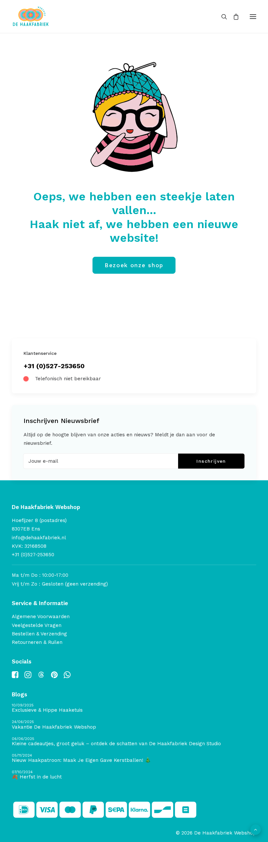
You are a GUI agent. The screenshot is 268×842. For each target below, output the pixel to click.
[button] (253, 16)
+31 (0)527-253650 (54, 366)
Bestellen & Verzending (39, 634)
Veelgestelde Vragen (36, 625)
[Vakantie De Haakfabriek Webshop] (134, 725)
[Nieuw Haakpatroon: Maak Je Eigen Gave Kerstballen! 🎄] (134, 758)
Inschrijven (211, 461)
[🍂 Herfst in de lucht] (134, 775)
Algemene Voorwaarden (41, 616)
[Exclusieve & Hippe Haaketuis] (134, 708)
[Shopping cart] (233, 17)
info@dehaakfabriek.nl (39, 538)
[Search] (221, 17)
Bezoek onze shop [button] (134, 265)
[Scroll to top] (255, 829)
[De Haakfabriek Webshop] (31, 16)
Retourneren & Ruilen (37, 642)
